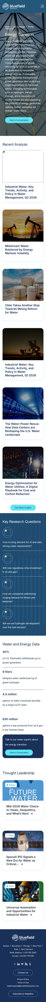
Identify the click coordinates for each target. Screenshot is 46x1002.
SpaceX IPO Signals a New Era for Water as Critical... (21, 860)
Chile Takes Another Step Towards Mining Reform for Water (22, 309)
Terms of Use (23, 982)
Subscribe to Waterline (23, 994)
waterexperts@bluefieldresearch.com (23, 986)
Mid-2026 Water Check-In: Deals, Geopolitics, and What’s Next (22, 810)
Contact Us (23, 972)
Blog (11, 835)
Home (7, 27)
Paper (11, 886)
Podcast (12, 785)
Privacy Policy (23, 979)
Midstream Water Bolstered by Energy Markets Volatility (19, 249)
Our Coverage (19, 27)
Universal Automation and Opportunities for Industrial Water (21, 911)
